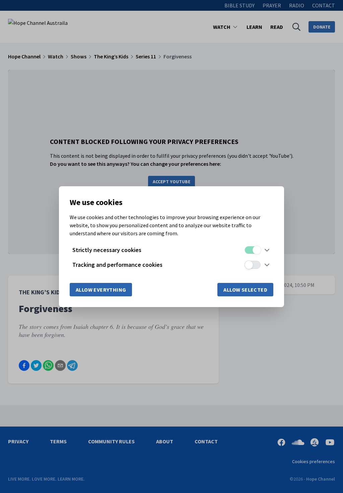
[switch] (253, 250)
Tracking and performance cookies (117, 264)
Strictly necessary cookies (106, 250)
